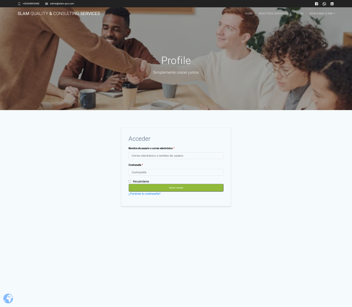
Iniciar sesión (176, 187)
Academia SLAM (321, 13)
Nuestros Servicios (274, 13)
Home (249, 13)
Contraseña (136, 164)
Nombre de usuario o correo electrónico (151, 148)
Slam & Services (59, 13)
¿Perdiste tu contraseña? (145, 193)
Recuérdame (141, 181)
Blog (300, 13)
